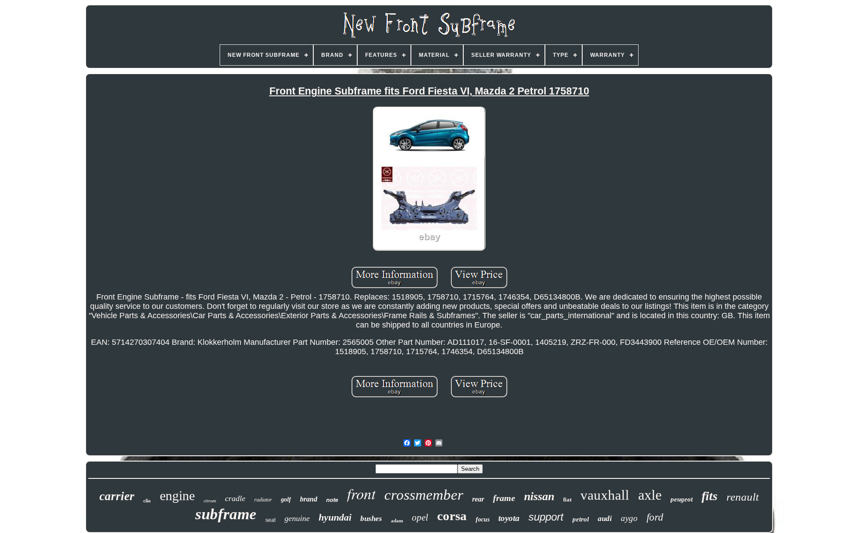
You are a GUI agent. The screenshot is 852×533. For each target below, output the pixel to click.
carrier (116, 496)
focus (482, 519)
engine (177, 495)
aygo (629, 518)
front (361, 493)
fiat (567, 499)
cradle (235, 498)
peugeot (682, 499)
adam (397, 520)
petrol (580, 519)
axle (650, 495)
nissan (539, 496)
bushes (371, 518)
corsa (452, 516)
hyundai (335, 517)
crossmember (423, 495)
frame (504, 498)
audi (605, 518)
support (546, 517)
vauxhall (604, 495)
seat (270, 520)
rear (478, 499)
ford (655, 517)
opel (420, 517)
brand (308, 499)
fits (710, 496)
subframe (225, 514)
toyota (509, 518)
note (332, 500)
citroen (210, 500)
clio (147, 500)
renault (742, 497)
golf (286, 499)
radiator (263, 500)
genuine (297, 518)
